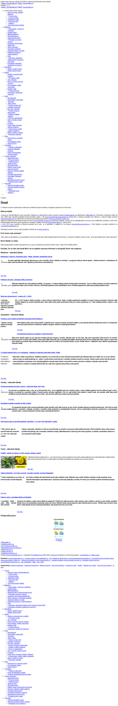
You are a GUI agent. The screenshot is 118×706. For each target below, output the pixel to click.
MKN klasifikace (13, 34)
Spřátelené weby (13, 20)
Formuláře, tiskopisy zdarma (17, 693)
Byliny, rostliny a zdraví (15, 132)
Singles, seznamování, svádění (18, 616)
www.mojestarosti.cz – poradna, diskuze (49, 560)
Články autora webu (14, 71)
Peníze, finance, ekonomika (14, 111)
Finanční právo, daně (16, 182)
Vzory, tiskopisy (10, 156)
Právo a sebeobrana (15, 118)
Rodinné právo (14, 162)
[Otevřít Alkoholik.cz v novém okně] (5, 542)
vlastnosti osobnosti (31, 565)
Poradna (8, 145)
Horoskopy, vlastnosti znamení (18, 629)
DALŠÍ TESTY (12, 143)
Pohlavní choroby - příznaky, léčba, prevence (16, 280)
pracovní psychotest (104, 565)
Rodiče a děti (12, 89)
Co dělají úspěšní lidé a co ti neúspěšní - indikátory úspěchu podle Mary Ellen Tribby (30, 352)
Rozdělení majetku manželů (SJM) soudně (16, 403)
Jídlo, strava (12, 103)
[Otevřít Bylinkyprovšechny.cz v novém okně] (9, 553)
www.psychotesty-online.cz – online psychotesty (18, 560)
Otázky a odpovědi (15, 147)
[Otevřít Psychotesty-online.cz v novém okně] (9, 546)
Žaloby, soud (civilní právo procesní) (14, 168)
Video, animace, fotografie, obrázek (14, 48)
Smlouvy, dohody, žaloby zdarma (19, 689)
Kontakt (8, 183)
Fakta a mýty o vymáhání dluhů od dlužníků (16, 497)
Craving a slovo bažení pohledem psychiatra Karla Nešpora (22, 319)
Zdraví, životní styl (15, 105)
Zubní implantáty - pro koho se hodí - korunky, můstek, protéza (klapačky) (27, 473)
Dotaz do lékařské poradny (17, 672)
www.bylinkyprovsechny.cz (81, 224)
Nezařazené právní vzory (16, 180)
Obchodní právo (13, 165)
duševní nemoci (45, 565)
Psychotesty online (14, 142)
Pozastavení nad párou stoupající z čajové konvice (35, 334)
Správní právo (12, 163)
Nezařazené (12, 98)
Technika (11, 102)
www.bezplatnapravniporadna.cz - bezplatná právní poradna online (91, 558)
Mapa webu (95, 555)
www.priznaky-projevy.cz (42, 220)
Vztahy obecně (14, 91)
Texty (6, 96)
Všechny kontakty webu (16, 185)
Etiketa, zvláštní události (17, 647)
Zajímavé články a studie (16, 51)
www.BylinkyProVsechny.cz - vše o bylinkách (16, 562)
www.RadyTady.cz (55, 222)
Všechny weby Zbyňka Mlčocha (18, 572)
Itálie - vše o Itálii (38, 562)
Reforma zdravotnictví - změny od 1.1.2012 (16, 296)
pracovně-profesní (58, 565)
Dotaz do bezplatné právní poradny (14, 153)
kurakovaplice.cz (70, 215)
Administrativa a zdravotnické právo (14, 37)
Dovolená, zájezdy (15, 134)
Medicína (7, 27)
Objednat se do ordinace (13, 192)
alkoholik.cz (91, 215)
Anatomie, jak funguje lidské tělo (19, 596)
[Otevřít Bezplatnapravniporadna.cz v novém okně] (11, 548)
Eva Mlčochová (37, 555)
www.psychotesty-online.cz (59, 219)
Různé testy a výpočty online (17, 663)
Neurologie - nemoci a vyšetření (20, 587)
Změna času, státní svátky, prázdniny (15, 130)
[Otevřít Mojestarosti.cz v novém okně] (7, 549)
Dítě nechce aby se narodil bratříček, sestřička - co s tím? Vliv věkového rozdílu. (29, 421)
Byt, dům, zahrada (14, 109)
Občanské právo (13, 158)
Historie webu (13, 18)
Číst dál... (4, 276)
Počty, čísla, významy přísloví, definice (15, 126)
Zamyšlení (7, 67)
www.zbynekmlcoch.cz (14, 555)
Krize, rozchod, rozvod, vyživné (18, 622)
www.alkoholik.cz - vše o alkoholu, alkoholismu (52, 558)
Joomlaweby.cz (85, 555)
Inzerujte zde (13, 21)
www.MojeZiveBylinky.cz (9, 226)
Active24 (54, 555)
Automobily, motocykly (15, 100)
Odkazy (11, 23)
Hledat (3, 5)
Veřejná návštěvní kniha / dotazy (19, 702)
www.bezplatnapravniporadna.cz (57, 217)
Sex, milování (12, 80)
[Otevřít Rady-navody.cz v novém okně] (7, 551)
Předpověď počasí (59, 538)
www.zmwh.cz (44, 229)
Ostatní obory (12, 32)
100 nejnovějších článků (16, 25)
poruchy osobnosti (16, 565)
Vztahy (6, 72)
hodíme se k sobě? (89, 565)
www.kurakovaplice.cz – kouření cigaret (22, 558)
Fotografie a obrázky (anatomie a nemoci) (15, 64)
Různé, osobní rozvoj (15, 69)
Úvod (20, 11)
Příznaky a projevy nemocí (18, 594)
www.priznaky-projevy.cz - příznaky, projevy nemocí (81, 560)
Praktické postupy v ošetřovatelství (14, 53)
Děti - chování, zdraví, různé (17, 651)
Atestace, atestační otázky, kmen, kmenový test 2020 (15, 59)
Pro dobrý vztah (14, 78)
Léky (9, 56)
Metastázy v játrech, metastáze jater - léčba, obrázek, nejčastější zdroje (26, 257)
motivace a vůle (71, 565)
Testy (6, 136)
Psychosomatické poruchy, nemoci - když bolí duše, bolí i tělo (23, 386)
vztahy (79, 565)
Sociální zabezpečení (15, 174)
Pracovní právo (14, 160)
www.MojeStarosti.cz (8, 219)
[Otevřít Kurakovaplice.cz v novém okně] (7, 544)
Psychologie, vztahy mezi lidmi (14, 86)
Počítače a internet (14, 107)
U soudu (10, 123)
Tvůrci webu (13, 16)
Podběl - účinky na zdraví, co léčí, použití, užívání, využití (21, 453)
